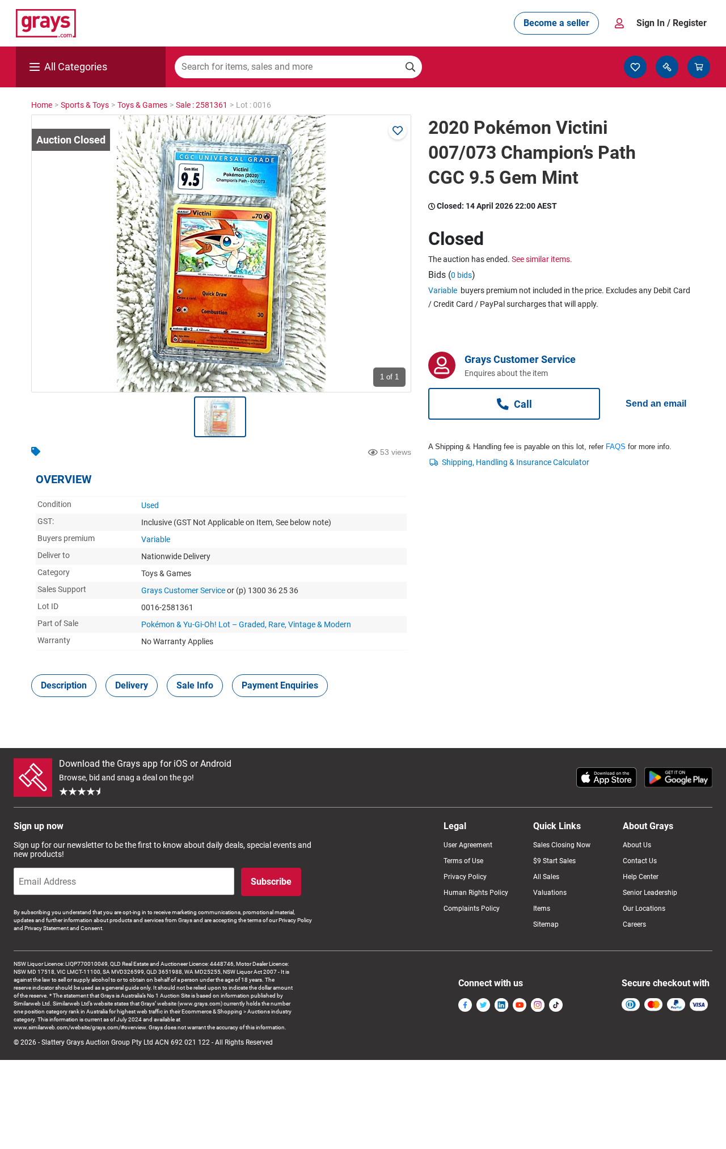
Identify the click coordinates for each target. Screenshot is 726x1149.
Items (541, 909)
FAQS (616, 446)
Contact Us (640, 861)
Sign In (671, 23)
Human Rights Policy (476, 893)
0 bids (461, 275)
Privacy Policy (465, 877)
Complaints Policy (472, 909)
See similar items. (542, 259)
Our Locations (644, 909)
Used (150, 505)
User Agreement (468, 845)
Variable (155, 539)
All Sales (546, 877)
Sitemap (546, 924)
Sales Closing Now (561, 845)
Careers (634, 924)
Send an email (656, 403)
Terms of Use (463, 861)
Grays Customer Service (183, 590)
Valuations (550, 893)
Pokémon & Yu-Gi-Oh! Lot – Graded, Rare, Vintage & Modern (246, 624)
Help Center (641, 877)
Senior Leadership (650, 893)
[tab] (63, 685)
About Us (637, 845)
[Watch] (398, 130)
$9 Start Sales (554, 861)
